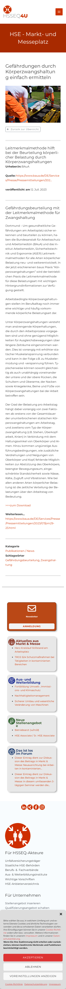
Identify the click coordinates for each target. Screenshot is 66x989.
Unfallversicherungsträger (22, 860)
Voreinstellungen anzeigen (33, 976)
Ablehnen (33, 966)
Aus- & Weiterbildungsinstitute (26, 874)
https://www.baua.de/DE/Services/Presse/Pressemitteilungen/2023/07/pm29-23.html (32, 523)
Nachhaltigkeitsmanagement (32, 695)
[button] (61, 914)
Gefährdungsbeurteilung (22, 560)
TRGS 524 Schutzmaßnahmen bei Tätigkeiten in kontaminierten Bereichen (34, 661)
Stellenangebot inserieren (22, 903)
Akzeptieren (33, 957)
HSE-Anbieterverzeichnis (22, 883)
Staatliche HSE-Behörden (22, 865)
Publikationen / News (19, 551)
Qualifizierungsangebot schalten (27, 907)
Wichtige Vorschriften (20, 879)
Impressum (32, 936)
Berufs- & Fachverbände (21, 870)
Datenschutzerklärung (35, 984)
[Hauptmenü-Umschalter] (59, 11)
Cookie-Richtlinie (14, 984)
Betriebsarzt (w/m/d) (27, 730)
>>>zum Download (18, 505)
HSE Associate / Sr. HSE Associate (34, 735)
